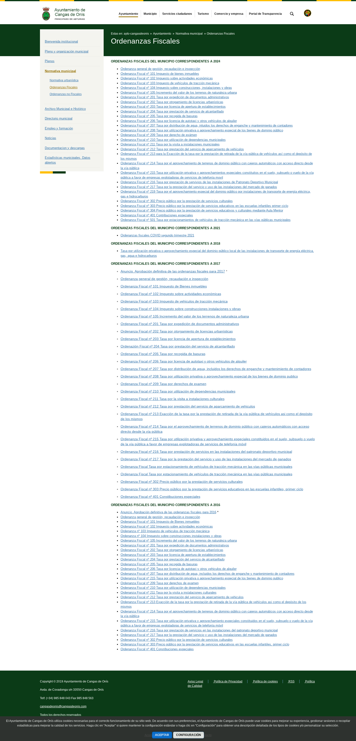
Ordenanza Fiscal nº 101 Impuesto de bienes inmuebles (160, 74)
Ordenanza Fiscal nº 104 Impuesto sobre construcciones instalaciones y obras (181, 309)
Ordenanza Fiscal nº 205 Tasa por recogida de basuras (159, 116)
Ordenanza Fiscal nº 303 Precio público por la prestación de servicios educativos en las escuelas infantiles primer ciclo (204, 206)
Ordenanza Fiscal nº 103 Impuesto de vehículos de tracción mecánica (170, 83)
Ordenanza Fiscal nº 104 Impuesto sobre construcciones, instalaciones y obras (176, 88)
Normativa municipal (60, 71)
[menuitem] (128, 13)
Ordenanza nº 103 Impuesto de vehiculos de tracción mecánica (165, 531)
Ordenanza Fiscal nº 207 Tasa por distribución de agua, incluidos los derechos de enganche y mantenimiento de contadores (216, 369)
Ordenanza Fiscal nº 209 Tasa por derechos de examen (163, 384)
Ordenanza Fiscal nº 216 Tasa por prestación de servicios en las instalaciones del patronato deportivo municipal (206, 452)
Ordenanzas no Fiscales (66, 94)
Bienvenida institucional (61, 41)
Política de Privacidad (227, 681)
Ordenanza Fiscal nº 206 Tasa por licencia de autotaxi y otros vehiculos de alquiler (184, 361)
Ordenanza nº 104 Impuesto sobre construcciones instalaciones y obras (171, 536)
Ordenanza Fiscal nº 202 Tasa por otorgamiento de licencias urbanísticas (177, 331)
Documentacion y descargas (65, 148)
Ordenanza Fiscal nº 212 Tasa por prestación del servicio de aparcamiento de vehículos (182, 149)
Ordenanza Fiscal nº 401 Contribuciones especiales (157, 215)
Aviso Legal (195, 681)
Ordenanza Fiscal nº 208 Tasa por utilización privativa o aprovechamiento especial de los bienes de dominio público (202, 130)
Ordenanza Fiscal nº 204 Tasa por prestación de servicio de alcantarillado (172, 111)
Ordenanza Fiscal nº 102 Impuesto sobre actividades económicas (167, 78)
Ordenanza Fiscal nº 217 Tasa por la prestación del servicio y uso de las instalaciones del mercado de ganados (199, 187)
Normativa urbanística (64, 80)
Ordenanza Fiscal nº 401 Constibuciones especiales (160, 497)
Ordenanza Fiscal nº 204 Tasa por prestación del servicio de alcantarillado (172, 559)
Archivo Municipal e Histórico (65, 109)
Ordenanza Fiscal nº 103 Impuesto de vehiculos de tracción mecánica (174, 301)
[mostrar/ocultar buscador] (292, 14)
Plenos (49, 61)
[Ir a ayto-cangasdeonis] (66, 12)
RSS (291, 681)
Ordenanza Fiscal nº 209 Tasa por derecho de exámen (159, 135)
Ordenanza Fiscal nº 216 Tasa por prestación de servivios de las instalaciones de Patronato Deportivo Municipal (199, 182)
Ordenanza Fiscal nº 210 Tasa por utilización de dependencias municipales (173, 140)
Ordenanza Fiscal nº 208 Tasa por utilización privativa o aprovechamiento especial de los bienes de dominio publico (209, 376)
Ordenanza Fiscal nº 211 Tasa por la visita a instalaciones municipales (170, 144)
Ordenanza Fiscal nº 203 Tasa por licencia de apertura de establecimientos (173, 106)
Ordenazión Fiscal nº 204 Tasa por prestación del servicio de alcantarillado (178, 346)
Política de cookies (265, 681)
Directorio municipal (58, 118)
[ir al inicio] (336, 712)
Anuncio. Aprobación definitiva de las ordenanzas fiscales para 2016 (168, 512)
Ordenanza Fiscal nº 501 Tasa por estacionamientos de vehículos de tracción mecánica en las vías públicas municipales (206, 220)
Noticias (50, 138)
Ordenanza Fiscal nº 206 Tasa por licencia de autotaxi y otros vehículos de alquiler (179, 121)
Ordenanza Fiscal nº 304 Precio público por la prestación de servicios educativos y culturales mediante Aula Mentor (202, 210)
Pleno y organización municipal (66, 51)
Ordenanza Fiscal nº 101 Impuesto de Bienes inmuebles (164, 286)
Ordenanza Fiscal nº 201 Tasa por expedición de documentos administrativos (175, 97)
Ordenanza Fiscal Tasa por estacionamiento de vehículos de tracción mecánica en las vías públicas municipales (206, 467)
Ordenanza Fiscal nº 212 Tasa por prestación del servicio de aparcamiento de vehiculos (188, 406)
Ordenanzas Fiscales (63, 87)
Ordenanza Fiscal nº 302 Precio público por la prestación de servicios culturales (177, 201)
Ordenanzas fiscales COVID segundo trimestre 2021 (157, 235)
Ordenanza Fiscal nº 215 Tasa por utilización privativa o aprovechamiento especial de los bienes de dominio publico (202, 578)
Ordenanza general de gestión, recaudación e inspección (160, 69)
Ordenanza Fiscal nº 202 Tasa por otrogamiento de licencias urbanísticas (172, 102)
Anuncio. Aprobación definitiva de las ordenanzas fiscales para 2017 (173, 271)
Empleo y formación (59, 128)
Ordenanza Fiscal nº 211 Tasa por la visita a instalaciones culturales (172, 399)
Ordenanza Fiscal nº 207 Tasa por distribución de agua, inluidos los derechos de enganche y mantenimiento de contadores (207, 125)
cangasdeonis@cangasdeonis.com (63, 706)
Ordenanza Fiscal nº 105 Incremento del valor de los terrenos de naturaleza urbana (179, 92)
